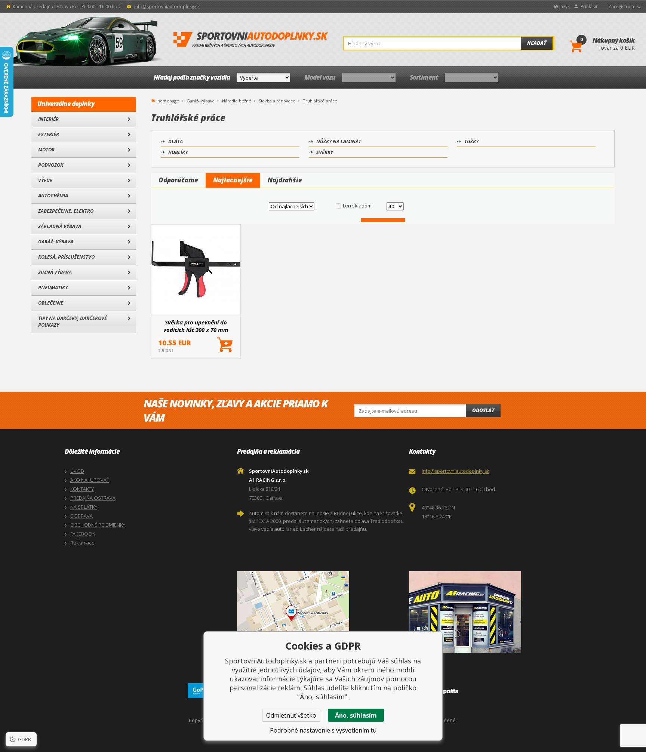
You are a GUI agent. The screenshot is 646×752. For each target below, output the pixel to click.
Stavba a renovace (277, 101)
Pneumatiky (53, 287)
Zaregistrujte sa (625, 6)
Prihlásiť (589, 6)
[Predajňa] (493, 612)
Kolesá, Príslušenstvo (66, 256)
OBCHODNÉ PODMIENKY (97, 524)
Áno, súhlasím (356, 715)
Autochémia (53, 195)
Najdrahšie (285, 180)
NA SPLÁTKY (83, 506)
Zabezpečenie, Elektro (65, 210)
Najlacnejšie (233, 180)
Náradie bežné (236, 101)
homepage (168, 100)
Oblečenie (50, 302)
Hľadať (536, 43)
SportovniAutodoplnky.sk (250, 40)
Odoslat (483, 410)
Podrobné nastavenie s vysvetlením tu (323, 730)
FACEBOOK (82, 533)
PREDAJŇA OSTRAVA (93, 497)
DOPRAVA (81, 515)
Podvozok (50, 164)
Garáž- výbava (55, 241)
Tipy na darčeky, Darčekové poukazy (72, 321)
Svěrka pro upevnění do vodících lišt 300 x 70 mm (195, 325)
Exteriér (48, 134)
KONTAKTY (82, 489)
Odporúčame (178, 180)
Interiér (48, 118)
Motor (46, 149)
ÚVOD (77, 471)
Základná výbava (59, 226)
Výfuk (45, 180)
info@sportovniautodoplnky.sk (167, 6)
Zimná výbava (55, 272)
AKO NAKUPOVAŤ (89, 480)
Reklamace (82, 542)
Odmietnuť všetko (291, 715)
